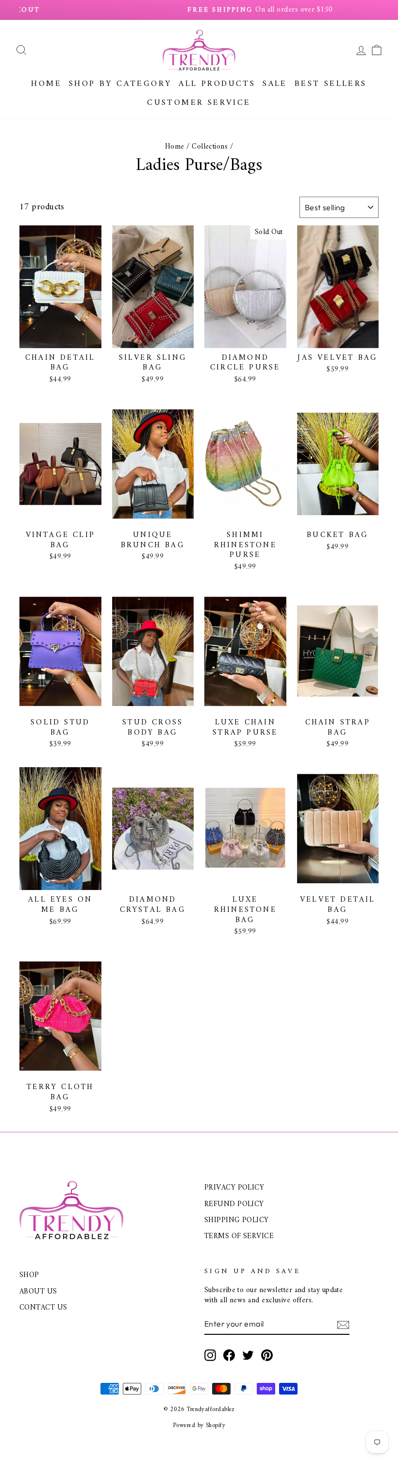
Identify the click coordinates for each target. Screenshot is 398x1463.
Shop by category (120, 84)
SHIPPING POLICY (236, 1220)
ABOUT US (38, 1291)
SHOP (29, 1275)
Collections (210, 146)
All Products (217, 84)
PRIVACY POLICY (234, 1187)
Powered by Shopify (199, 1425)
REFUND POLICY (234, 1204)
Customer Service (198, 103)
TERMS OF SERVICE (239, 1236)
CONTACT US (43, 1307)
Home (46, 84)
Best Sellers (331, 84)
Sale (275, 84)
